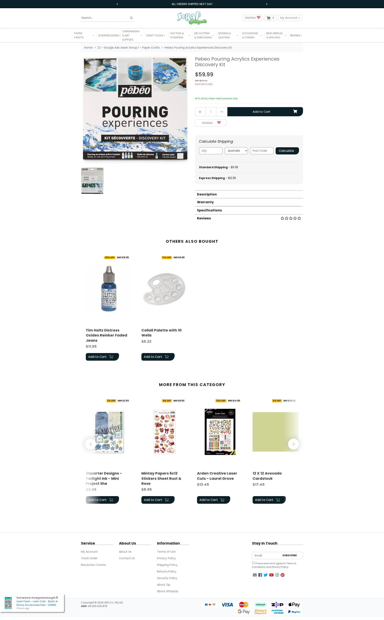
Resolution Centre (93, 565)
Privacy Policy (166, 558)
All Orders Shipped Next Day (192, 4)
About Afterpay (167, 591)
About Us (125, 552)
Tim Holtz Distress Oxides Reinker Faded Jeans (106, 335)
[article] (109, 308)
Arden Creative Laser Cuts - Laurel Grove (217, 476)
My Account (289, 18)
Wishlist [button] (251, 18)
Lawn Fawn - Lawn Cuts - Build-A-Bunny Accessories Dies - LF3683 (38, 603)
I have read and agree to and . (274, 565)
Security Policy (167, 578)
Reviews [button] (204, 218)
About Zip (163, 585)
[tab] (249, 194)
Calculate (286, 150)
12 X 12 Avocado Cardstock (267, 476)
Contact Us (127, 558)
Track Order (89, 558)
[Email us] (255, 575)
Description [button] (207, 194)
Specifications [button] (209, 210)
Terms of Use (166, 552)
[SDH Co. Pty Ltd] (192, 17)
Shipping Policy (167, 565)
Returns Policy (166, 571)
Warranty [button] (205, 202)
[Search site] (131, 18)
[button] (84, 35)
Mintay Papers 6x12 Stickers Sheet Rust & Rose (161, 478)
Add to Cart (261, 111)
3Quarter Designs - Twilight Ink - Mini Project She (104, 478)
